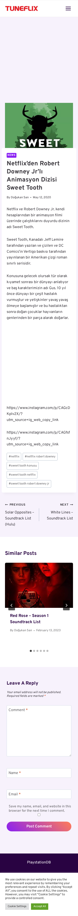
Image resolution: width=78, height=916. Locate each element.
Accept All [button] (39, 906)
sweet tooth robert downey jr (29, 484)
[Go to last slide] (11, 605)
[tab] (31, 651)
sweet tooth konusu (23, 466)
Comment (18, 710)
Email (15, 794)
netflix (14, 457)
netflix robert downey (40, 457)
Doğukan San (20, 198)
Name (15, 773)
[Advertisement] (39, 62)
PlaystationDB (39, 862)
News (11, 155)
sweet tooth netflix (22, 475)
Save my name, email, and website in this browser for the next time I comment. (40, 808)
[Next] (66, 605)
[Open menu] (68, 8)
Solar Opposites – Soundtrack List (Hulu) (19, 515)
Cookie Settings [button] (17, 906)
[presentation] (39, 585)
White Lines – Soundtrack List (60, 512)
